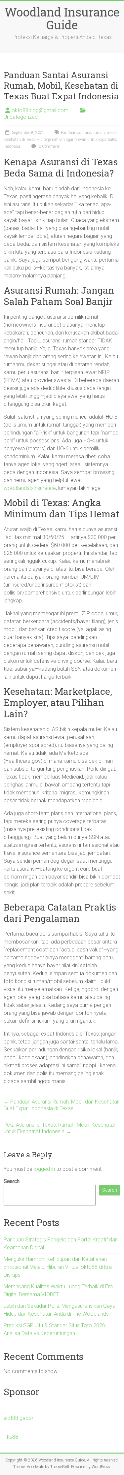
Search (12, 1181)
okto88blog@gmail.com (40, 110)
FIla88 (11, 1437)
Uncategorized (21, 117)
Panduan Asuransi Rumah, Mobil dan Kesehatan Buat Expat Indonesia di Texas (62, 1105)
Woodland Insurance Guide (62, 18)
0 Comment (48, 146)
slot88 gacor (18, 1418)
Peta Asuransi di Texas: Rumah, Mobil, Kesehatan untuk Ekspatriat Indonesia (60, 1128)
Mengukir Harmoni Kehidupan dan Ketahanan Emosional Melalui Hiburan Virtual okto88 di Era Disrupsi (58, 1267)
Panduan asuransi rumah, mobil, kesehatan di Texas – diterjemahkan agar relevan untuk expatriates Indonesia (61, 139)
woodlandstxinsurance (30, 488)
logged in (44, 1169)
